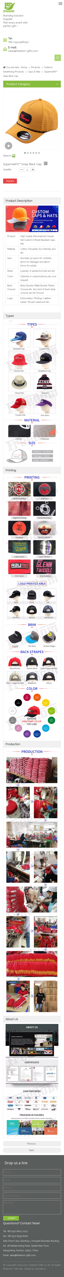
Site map (18, 1269)
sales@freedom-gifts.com (23, 50)
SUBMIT (12, 1218)
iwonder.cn (40, 1269)
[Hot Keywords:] (58, 58)
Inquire (10, 180)
